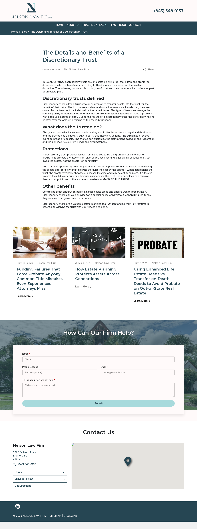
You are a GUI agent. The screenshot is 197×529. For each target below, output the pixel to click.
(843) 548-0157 (26, 464)
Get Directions (23, 485)
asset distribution (66, 191)
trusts (62, 104)
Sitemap (55, 515)
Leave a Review (24, 478)
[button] (77, 25)
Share (151, 69)
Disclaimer (71, 515)
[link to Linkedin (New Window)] (17, 506)
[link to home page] (31, 10)
